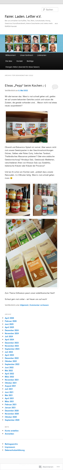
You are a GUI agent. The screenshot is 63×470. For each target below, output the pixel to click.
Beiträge (30, 61)
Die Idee (8, 61)
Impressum (10, 447)
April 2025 (9, 327)
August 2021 (10, 385)
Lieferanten (41, 55)
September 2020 (12, 420)
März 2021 (9, 401)
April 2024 (9, 339)
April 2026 (9, 318)
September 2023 (12, 348)
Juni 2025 (9, 324)
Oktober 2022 (11, 361)
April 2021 (9, 398)
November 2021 (12, 379)
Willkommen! (10, 55)
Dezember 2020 (12, 410)
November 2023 (12, 345)
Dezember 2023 (12, 342)
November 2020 (12, 413)
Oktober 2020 (11, 416)
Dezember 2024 (12, 330)
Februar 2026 (11, 321)
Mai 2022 (9, 370)
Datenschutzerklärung (15, 450)
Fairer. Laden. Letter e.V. (23, 17)
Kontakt (20, 61)
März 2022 (9, 376)
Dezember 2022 (12, 358)
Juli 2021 (9, 388)
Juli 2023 (9, 351)
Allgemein (24, 305)
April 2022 (9, 373)
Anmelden (9, 433)
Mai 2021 (9, 395)
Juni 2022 (9, 367)
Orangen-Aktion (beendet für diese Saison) (22, 67)
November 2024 (12, 333)
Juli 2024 (9, 336)
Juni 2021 (9, 392)
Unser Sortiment (26, 55)
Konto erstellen (12, 430)
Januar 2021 (10, 407)
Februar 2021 (11, 404)
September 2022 (12, 364)
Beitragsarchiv (11, 443)
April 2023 (9, 355)
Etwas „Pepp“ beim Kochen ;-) (25, 86)
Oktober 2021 (11, 382)
